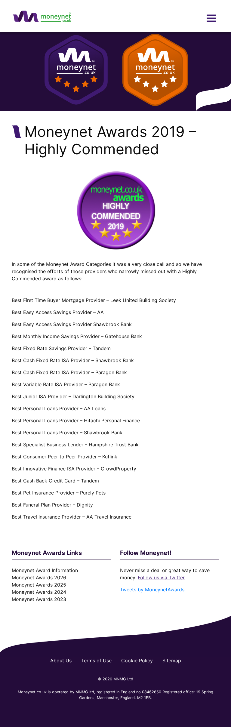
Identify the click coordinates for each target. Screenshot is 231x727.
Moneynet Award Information (45, 570)
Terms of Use (96, 661)
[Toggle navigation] (211, 18)
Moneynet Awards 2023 (39, 599)
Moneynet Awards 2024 (39, 592)
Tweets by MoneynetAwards (152, 590)
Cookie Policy (137, 661)
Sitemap (171, 661)
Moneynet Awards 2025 (39, 585)
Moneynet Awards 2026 (39, 578)
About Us (61, 661)
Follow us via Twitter (161, 578)
